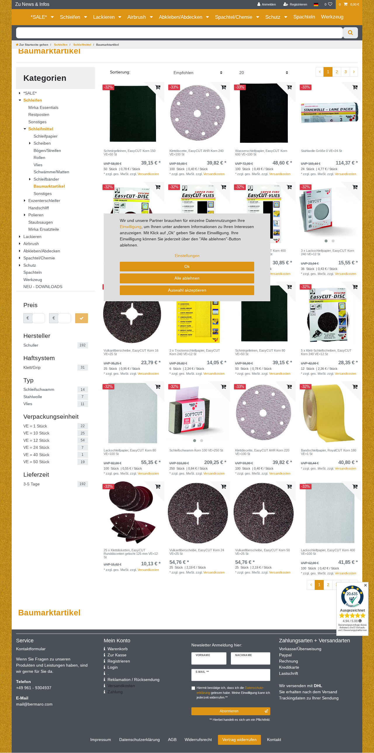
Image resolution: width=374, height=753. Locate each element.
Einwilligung (130, 226)
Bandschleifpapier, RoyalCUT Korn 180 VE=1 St (328, 452)
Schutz (273, 17)
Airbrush (137, 17)
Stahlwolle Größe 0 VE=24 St (321, 151)
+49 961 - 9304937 (33, 687)
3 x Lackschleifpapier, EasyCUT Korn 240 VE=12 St (327, 252)
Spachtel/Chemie (234, 17)
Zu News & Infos (32, 4)
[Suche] (350, 32)
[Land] (315, 4)
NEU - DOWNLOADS (42, 286)
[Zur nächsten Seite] (354, 72)
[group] (329, 214)
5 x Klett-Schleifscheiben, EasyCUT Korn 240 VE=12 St (326, 352)
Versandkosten (148, 174)
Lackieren (104, 17)
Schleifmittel (81, 44)
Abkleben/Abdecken (181, 17)
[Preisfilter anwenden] (81, 318)
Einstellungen (187, 255)
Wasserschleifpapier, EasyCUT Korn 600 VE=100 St (261, 152)
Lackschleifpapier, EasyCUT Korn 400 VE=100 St (328, 551)
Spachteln (304, 17)
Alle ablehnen (187, 278)
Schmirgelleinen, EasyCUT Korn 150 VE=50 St (129, 152)
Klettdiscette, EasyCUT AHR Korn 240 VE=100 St (196, 152)
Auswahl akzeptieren (187, 290)
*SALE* (40, 17)
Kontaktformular (31, 648)
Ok (187, 266)
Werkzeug (332, 17)
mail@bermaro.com (34, 704)
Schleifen (71, 17)
